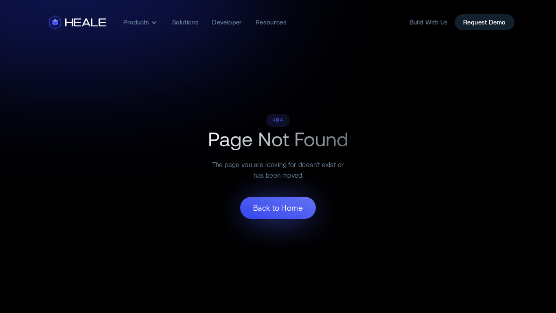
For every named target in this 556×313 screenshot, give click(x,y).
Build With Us (428, 22)
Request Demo (484, 22)
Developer (227, 22)
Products (136, 22)
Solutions (185, 22)
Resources (271, 22)
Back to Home (278, 208)
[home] (79, 22)
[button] (140, 22)
